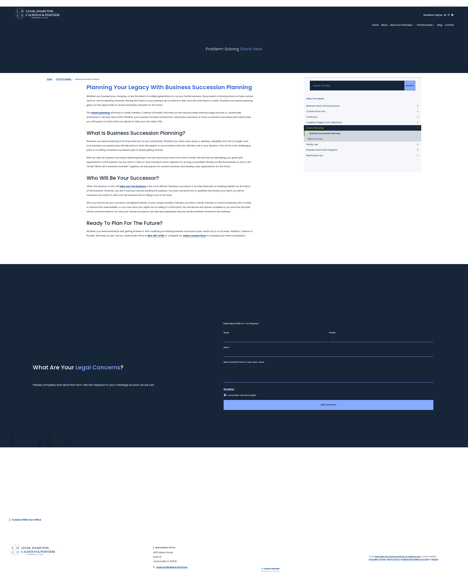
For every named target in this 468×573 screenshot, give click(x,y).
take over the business (133, 186)
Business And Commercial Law (323, 105)
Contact (449, 25)
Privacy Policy (393, 559)
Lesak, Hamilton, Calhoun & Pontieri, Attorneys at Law (397, 557)
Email (227, 347)
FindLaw (434, 559)
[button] (464, 554)
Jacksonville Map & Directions (171, 567)
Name (226, 333)
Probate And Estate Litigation (322, 149)
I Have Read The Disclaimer (242, 395)
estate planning (100, 112)
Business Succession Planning (324, 133)
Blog (439, 25)
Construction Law (315, 111)
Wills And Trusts (315, 138)
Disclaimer (229, 389)
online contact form (194, 235)
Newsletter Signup (433, 15)
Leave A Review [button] (271, 569)
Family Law (312, 144)
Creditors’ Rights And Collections (324, 122)
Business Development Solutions (415, 559)
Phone (332, 333)
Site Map (382, 559)
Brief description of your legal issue (244, 362)
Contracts (311, 116)
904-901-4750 (442, 3)
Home (375, 25)
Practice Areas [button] (425, 25)
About (384, 25)
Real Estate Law (314, 155)
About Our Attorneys (401, 25)
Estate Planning (315, 127)
